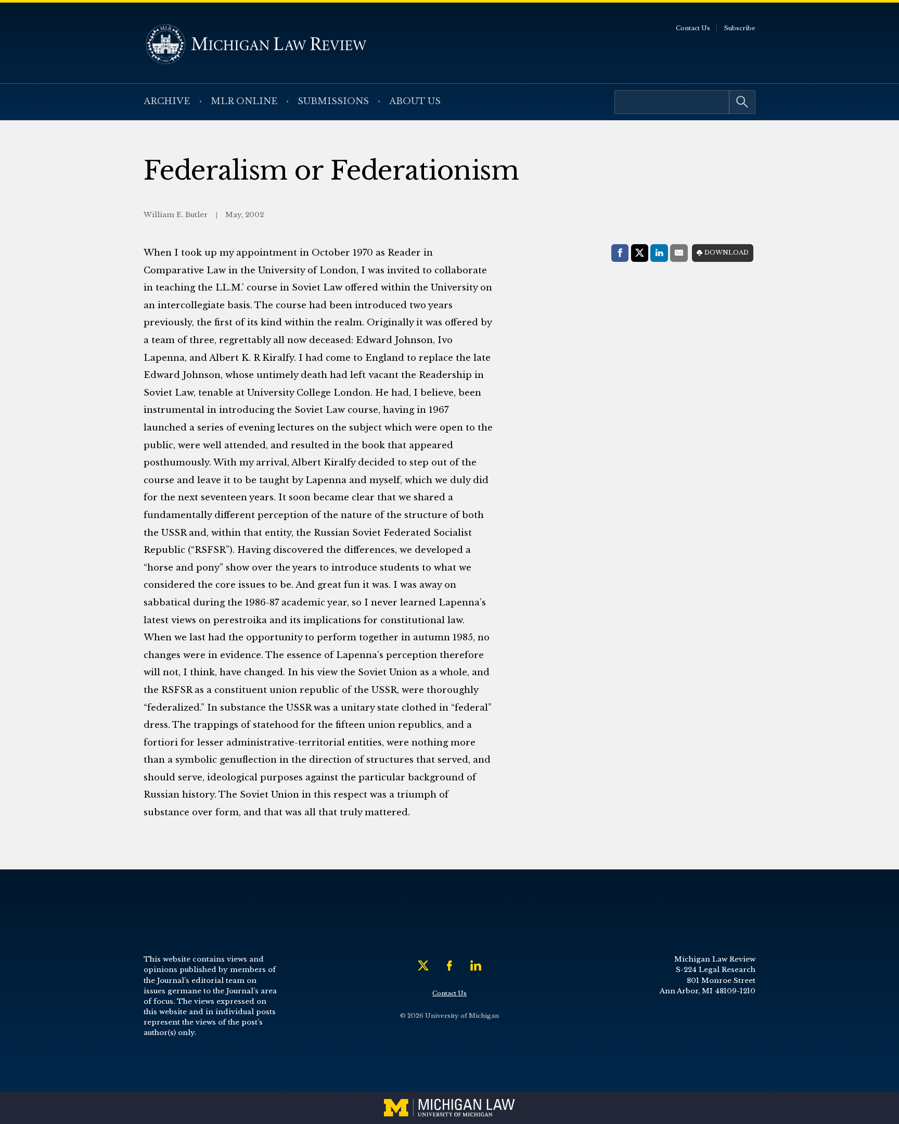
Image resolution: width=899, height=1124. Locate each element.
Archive (167, 101)
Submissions (333, 101)
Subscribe (739, 28)
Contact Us (693, 28)
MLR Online (244, 101)
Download (726, 252)
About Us (415, 101)
